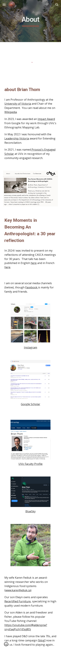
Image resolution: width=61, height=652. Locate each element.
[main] (30, 21)
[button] (4, 4)
